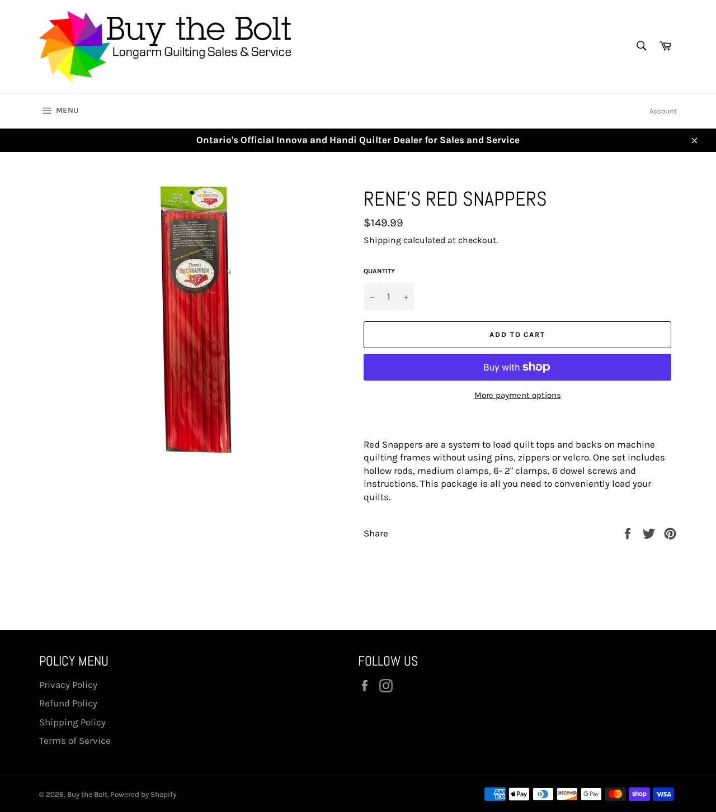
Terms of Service (75, 740)
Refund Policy (68, 703)
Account (663, 111)
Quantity (379, 271)
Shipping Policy (72, 722)
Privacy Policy (68, 684)
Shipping (382, 240)
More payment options (517, 395)
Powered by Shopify (143, 794)
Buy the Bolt (87, 794)
